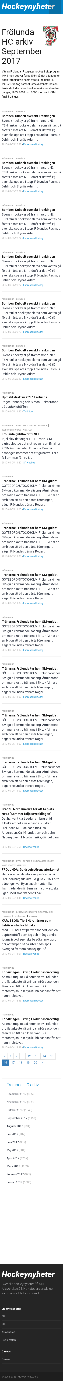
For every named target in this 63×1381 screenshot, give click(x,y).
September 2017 (21, 1118)
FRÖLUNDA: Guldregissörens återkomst (30, 869)
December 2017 (20, 1094)
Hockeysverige (31, 847)
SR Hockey (29, 462)
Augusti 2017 (18, 1126)
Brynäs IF (20, 112)
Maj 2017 (16, 1150)
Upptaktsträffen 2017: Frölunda (24, 397)
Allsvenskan (8, 1332)
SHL (4, 1316)
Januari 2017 (19, 1182)
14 (44, 1056)
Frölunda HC (8, 112)
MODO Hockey (8, 865)
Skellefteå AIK (45, 912)
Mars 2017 (18, 1166)
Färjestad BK (29, 426)
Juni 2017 (16, 1142)
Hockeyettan (9, 1339)
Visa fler (27, 430)
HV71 (18, 426)
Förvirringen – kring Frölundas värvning (30, 972)
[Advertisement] (31, 1225)
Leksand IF (7, 916)
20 (35, 1062)
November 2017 (20, 1102)
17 (13, 1062)
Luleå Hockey (20, 916)
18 (20, 1062)
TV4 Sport (28, 411)
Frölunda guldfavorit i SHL (21, 434)
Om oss (6, 1359)
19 (28, 1062)
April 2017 (17, 1158)
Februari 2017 (19, 1174)
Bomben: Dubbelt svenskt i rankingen (28, 116)
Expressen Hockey (33, 144)
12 (29, 1056)
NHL (4, 1324)
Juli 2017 (16, 1134)
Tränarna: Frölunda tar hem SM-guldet (30, 481)
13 (36, 1056)
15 (51, 1056)
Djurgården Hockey (11, 430)
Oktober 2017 (19, 1110)
